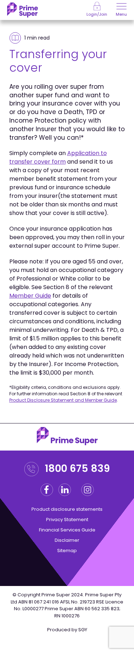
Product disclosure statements (67, 509)
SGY (82, 629)
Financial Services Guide (67, 529)
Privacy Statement (67, 519)
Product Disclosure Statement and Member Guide (63, 400)
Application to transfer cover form (58, 157)
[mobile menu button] (121, 7)
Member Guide (30, 296)
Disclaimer (67, 540)
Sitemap (67, 550)
